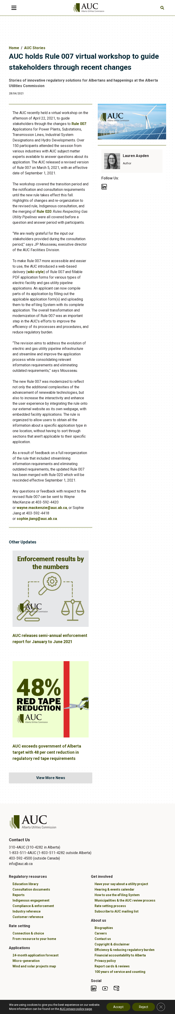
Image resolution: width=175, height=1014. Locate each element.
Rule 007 (79, 124)
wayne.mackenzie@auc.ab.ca (42, 508)
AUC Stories (34, 48)
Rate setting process (110, 906)
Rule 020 (44, 211)
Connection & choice (28, 933)
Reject (143, 1007)
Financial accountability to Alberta (120, 955)
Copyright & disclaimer (112, 944)
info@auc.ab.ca (21, 864)
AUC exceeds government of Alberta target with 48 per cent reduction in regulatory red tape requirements (47, 752)
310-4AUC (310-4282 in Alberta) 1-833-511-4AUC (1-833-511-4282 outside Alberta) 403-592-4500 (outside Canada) (50, 852)
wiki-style (35, 272)
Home (14, 48)
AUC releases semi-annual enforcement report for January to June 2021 (50, 638)
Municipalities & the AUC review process (125, 900)
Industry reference (27, 911)
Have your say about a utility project (121, 884)
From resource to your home (34, 939)
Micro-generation (26, 961)
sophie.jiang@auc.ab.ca (37, 518)
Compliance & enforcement (33, 906)
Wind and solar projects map (34, 966)
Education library (25, 884)
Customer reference (28, 917)
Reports (19, 895)
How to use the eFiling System (117, 895)
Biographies (104, 928)
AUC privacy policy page (76, 1009)
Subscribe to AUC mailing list (117, 911)
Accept (118, 1007)
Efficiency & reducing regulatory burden (124, 950)
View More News (50, 778)
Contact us (103, 939)
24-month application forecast (36, 955)
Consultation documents (31, 889)
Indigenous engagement (31, 900)
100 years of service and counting (120, 972)
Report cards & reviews (112, 966)
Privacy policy (105, 961)
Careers (101, 933)
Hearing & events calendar (114, 889)
